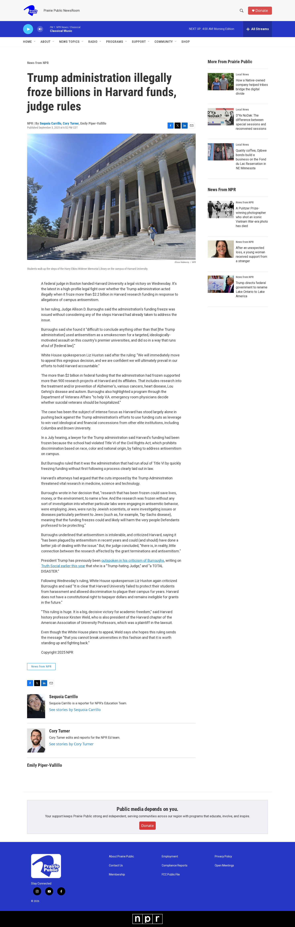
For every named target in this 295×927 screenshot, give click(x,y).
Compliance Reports (174, 865)
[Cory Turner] (36, 740)
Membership (117, 874)
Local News (242, 74)
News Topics (69, 41)
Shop (185, 41)
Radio (93, 41)
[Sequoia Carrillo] (36, 706)
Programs (114, 41)
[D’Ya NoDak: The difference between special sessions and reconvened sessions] (221, 116)
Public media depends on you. (147, 809)
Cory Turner (71, 123)
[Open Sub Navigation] (35, 41)
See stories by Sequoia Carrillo (75, 709)
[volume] (40, 29)
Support (139, 41)
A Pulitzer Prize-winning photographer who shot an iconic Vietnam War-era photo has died (252, 217)
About (46, 41)
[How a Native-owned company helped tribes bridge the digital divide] (221, 81)
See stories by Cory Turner (71, 743)
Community (164, 41)
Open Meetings (224, 865)
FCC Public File (171, 874)
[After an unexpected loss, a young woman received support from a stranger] (221, 249)
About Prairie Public (121, 856)
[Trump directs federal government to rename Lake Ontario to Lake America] (221, 284)
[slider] (46, 29)
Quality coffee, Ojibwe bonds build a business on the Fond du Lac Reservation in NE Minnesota (251, 159)
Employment (170, 856)
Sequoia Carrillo (50, 123)
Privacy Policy (223, 856)
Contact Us (116, 865)
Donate (261, 10)
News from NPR (38, 63)
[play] (28, 29)
